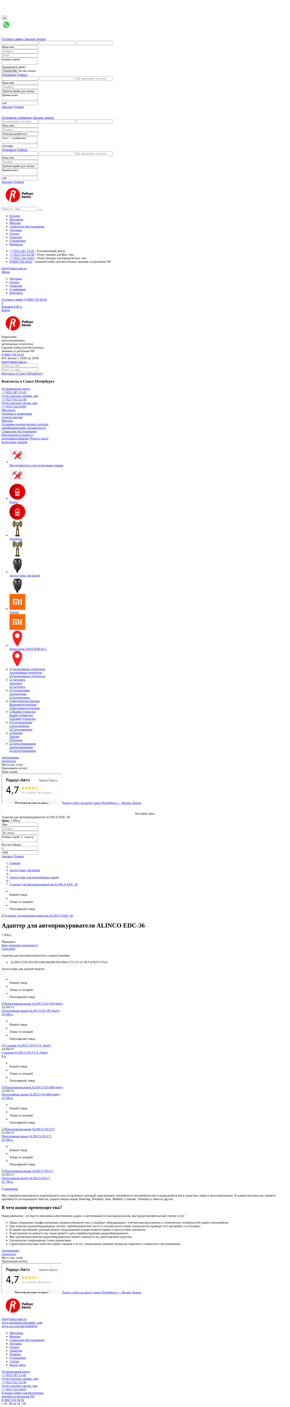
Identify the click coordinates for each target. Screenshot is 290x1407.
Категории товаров (14, 442)
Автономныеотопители (10, 759)
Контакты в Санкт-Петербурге (22, 373)
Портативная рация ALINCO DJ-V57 (27, 1136)
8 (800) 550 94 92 (35, 299)
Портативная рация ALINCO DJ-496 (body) (31, 1094)
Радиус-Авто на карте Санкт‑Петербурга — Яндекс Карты (101, 803)
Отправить (9, 74)
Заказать (7, 107)
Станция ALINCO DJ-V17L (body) (25, 1052)
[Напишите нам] (6, 28)
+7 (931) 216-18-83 (21, 258)
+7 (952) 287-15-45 (21, 251)
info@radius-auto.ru (14, 361)
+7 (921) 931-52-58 (21, 254)
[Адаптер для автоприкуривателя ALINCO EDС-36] (37, 915)
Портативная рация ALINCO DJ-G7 (26, 1178)
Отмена (22, 74)
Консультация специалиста (20, 945)
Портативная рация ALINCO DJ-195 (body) (31, 1010)
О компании (10, 1188)
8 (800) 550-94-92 (20, 261)
